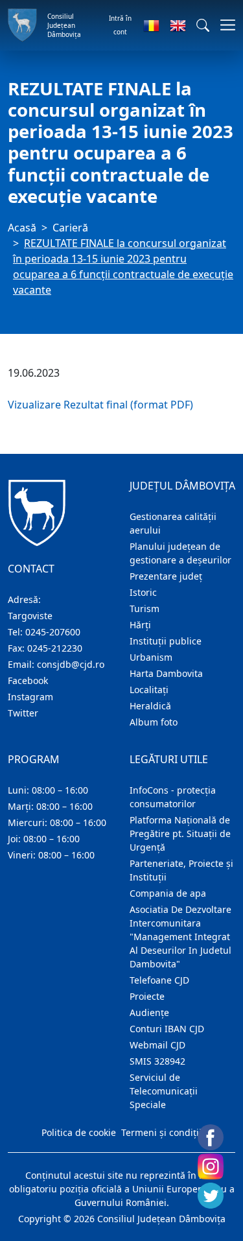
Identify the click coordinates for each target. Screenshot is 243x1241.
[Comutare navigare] (224, 25)
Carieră (70, 227)
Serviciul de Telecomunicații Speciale (164, 1091)
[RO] (151, 25)
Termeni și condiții (161, 1132)
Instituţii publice (166, 641)
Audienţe (149, 1012)
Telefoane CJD (159, 980)
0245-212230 (54, 648)
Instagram (30, 697)
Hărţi (140, 625)
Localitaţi (149, 689)
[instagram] (211, 1166)
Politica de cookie (78, 1132)
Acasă (22, 227)
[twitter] (211, 1196)
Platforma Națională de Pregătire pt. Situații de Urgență (180, 833)
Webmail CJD (157, 1045)
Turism (144, 608)
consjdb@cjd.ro (70, 664)
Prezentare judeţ (166, 576)
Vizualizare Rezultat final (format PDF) (100, 404)
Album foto (154, 722)
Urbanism (151, 657)
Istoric (143, 592)
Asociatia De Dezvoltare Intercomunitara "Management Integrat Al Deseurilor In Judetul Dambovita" (180, 936)
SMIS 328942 (157, 1061)
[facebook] (211, 1137)
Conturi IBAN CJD (167, 1028)
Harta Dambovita (166, 673)
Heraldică (150, 706)
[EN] (178, 25)
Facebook (28, 680)
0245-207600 (52, 632)
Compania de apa (168, 893)
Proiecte (147, 996)
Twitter (23, 713)
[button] (202, 25)
